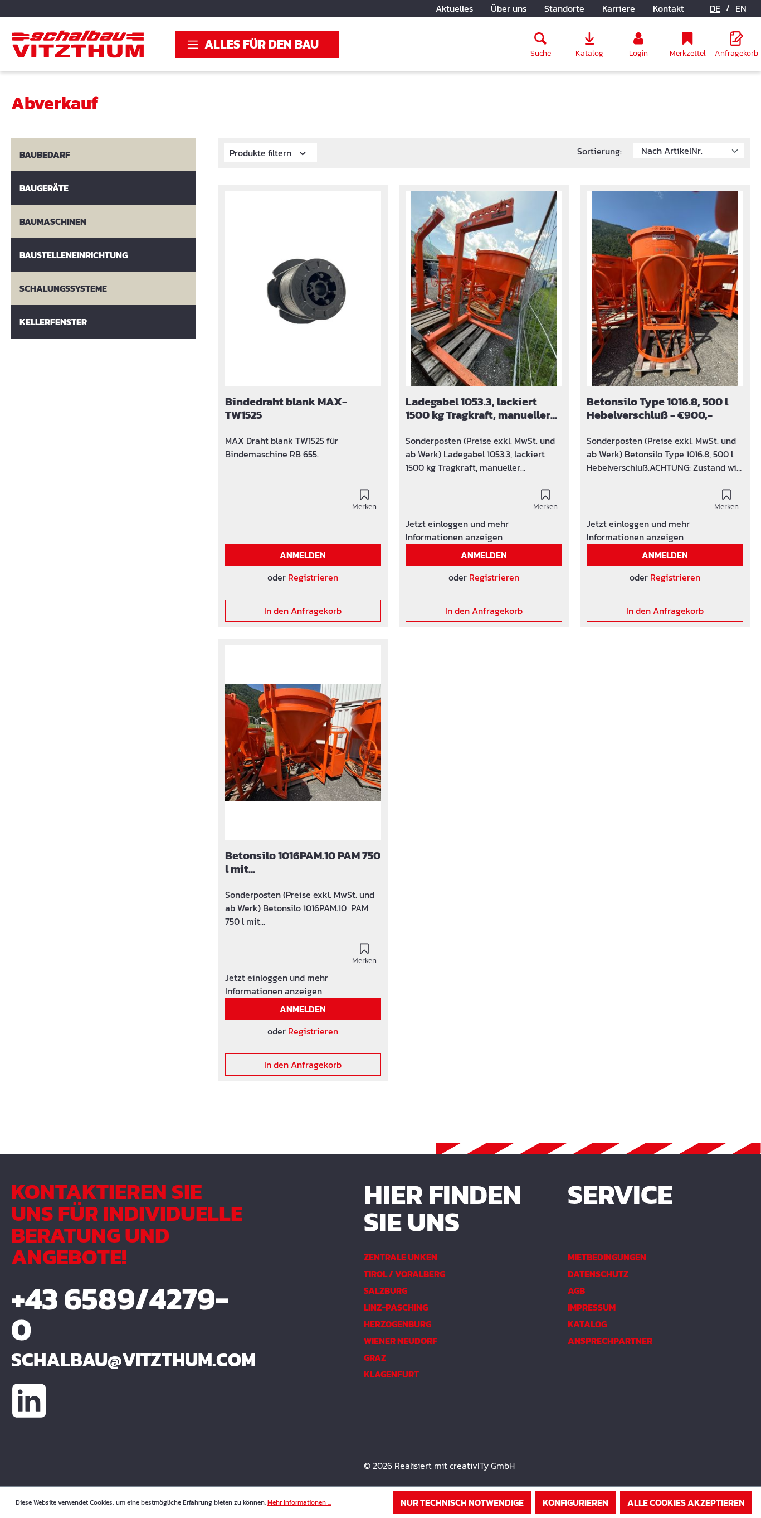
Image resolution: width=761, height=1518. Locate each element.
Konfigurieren (575, 1502)
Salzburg (385, 1290)
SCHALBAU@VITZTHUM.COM (126, 1359)
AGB (576, 1290)
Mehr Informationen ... (299, 1502)
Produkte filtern (262, 152)
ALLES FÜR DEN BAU (261, 44)
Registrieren (313, 577)
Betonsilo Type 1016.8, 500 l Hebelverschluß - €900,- (657, 409)
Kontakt (668, 8)
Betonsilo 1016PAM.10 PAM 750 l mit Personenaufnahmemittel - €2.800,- (302, 863)
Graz (375, 1357)
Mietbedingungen (607, 1257)
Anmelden (303, 555)
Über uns (508, 8)
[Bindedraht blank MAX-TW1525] (303, 288)
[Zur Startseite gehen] (78, 44)
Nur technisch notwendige (462, 1502)
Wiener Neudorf (400, 1340)
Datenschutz (598, 1273)
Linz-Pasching (396, 1307)
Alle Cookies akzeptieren (686, 1502)
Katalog (587, 1324)
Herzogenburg (397, 1324)
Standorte (564, 8)
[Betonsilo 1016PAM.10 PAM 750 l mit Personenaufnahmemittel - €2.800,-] (303, 742)
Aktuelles (454, 8)
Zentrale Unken (400, 1257)
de (715, 8)
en (741, 8)
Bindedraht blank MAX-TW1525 (286, 409)
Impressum (592, 1307)
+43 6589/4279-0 (120, 1314)
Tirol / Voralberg (404, 1273)
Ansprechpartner (610, 1340)
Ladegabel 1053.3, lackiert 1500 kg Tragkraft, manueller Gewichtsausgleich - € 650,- (478, 409)
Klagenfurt (391, 1374)
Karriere (618, 8)
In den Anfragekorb (303, 610)
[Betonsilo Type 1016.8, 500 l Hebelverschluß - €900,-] (665, 288)
